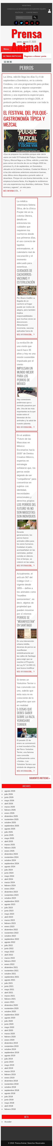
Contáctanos (32, 12)
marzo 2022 (9, 958)
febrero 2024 (10, 885)
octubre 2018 (10, 1087)
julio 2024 (8, 870)
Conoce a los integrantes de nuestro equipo (26, 9)
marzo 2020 (9, 1033)
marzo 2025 (9, 844)
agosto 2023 (9, 904)
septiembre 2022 (11, 939)
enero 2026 (9, 813)
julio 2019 (8, 1059)
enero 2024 (9, 889)
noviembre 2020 (11, 1008)
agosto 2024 (9, 866)
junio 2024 (8, 873)
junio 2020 (8, 1024)
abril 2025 (8, 841)
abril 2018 (8, 1106)
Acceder (8, 1122)
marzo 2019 (9, 1071)
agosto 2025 (9, 829)
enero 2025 (9, 851)
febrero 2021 (10, 999)
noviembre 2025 (11, 819)
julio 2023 (8, 907)
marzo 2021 (9, 996)
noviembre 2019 (11, 1046)
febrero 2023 (10, 923)
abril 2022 (8, 955)
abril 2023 (8, 917)
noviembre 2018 (11, 1084)
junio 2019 (8, 1062)
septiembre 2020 (11, 1015)
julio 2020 (8, 1021)
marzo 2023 (9, 920)
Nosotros (26, 5)
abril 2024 (8, 879)
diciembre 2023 (11, 892)
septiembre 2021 (11, 977)
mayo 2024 (9, 876)
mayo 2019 (9, 1065)
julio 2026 (8, 794)
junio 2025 (8, 835)
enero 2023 (9, 926)
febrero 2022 (10, 961)
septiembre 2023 (11, 901)
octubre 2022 (10, 936)
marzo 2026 (9, 807)
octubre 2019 (10, 1049)
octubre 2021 (10, 974)
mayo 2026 (9, 800)
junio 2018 (8, 1100)
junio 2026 (8, 797)
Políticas (19, 12)
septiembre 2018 (11, 1090)
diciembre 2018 (11, 1081)
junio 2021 (8, 986)
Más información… (11, 190)
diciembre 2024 (11, 854)
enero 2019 (9, 1078)
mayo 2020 (9, 1027)
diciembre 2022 (11, 929)
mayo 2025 (9, 838)
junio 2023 (8, 911)
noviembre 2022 (11, 933)
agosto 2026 (9, 791)
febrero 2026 (10, 810)
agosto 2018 (9, 1093)
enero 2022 (9, 964)
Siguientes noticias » (39, 778)
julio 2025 (8, 832)
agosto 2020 (9, 1018)
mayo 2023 (9, 914)
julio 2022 (8, 945)
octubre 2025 (10, 822)
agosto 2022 (9, 942)
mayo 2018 (9, 1103)
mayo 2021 (9, 989)
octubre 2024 (10, 860)
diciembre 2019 (11, 1043)
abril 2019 (8, 1068)
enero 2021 (9, 1002)
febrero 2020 (10, 1037)
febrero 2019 (10, 1074)
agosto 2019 (9, 1055)
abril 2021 (8, 992)
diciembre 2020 (11, 1005)
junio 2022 (8, 948)
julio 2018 (8, 1096)
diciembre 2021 (11, 967)
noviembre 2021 (11, 970)
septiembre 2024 (11, 863)
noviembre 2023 (11, 895)
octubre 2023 (10, 898)
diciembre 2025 (11, 816)
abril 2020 (8, 1030)
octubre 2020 (10, 1011)
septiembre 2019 (11, 1052)
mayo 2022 (9, 952)
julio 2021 (8, 983)
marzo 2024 (9, 882)
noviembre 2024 (11, 857)
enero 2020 (9, 1040)
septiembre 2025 (11, 826)
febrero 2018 (10, 1109)
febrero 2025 (10, 848)
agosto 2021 (9, 980)
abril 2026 (8, 803)
